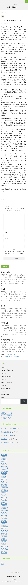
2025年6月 (4, 478)
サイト (5, 244)
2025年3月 (4, 482)
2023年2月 (4, 523)
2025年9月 (4, 473)
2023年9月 (4, 512)
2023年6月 (4, 517)
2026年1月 (4, 466)
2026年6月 (4, 458)
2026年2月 (4, 464)
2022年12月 (4, 527)
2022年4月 (4, 540)
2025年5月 (4, 479)
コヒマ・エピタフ (10, 354)
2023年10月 (4, 510)
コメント (6, 213)
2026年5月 (4, 460)
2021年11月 (4, 548)
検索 (2, 397)
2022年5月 (4, 538)
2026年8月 (4, 455)
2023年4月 (4, 520)
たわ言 (3, 289)
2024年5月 (4, 499)
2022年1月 (4, 544)
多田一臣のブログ (14, 7)
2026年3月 (4, 463)
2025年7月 (4, 476)
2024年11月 (4, 489)
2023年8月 (4, 513)
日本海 (3, 306)
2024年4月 (4, 500)
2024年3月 (4, 502)
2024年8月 (4, 494)
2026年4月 (4, 461)
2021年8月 (4, 553)
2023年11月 (4, 509)
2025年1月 (4, 486)
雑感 (4, 199)
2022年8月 (4, 533)
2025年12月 (4, 468)
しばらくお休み (5, 272)
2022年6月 (4, 536)
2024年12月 (4, 487)
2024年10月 (4, 491)
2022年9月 (4, 531)
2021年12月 (4, 546)
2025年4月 (4, 481)
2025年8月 (4, 474)
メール (6, 238)
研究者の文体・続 (5, 388)
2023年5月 (4, 518)
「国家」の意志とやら (7, 370)
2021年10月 (4, 549)
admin (14, 428)
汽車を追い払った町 (6, 376)
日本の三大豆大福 (6, 428)
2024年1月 (4, 505)
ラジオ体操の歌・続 (7, 340)
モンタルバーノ (5, 442)
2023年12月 (4, 507)
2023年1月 (4, 525)
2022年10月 (4, 530)
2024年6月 (4, 497)
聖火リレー (4, 435)
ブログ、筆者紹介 (15, 572)
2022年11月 (4, 528)
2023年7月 (4, 515)
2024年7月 (4, 495)
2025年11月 (4, 469)
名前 (5, 232)
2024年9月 (4, 492)
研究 (2, 562)
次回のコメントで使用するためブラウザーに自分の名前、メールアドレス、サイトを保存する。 (14, 253)
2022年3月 (4, 541)
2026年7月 (4, 456)
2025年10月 (4, 471)
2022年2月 (4, 543)
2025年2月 (4, 484)
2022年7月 (4, 535)
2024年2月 (4, 504)
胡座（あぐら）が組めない (12, 356)
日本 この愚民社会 (6, 382)
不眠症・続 (4, 323)
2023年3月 (4, 522)
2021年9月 (4, 551)
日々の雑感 (14, 579)
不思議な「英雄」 (5, 394)
